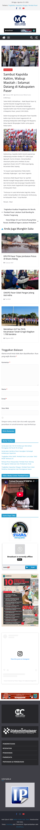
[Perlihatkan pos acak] (36, 37)
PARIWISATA (7, 757)
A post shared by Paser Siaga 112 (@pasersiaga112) (20, 681)
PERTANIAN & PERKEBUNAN (13, 762)
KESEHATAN (7, 748)
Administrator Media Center (23, 95)
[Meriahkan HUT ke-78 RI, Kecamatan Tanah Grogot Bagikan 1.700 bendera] (20, 308)
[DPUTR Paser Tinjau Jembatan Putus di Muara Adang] (20, 235)
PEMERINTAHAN (9, 744)
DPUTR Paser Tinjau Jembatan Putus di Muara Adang (19, 257)
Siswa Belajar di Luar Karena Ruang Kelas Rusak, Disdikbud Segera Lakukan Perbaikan (19, 221)
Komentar (6, 362)
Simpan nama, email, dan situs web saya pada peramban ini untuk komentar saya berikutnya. (19, 422)
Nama (4, 389)
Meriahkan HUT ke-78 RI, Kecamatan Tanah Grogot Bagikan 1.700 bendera (18, 332)
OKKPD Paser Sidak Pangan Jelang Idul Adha (18, 294)
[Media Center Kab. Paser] (4, 37)
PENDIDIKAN (7, 753)
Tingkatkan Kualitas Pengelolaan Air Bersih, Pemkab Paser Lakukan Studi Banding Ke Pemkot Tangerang (20, 212)
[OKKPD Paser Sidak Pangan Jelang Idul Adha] (20, 271)
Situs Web (5, 408)
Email (4, 399)
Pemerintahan (8, 69)
